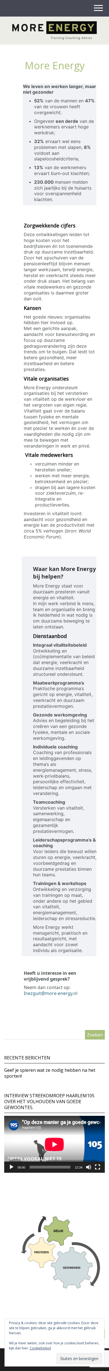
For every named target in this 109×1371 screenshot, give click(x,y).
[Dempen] (88, 1167)
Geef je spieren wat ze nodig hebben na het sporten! (49, 1073)
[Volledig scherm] (97, 1167)
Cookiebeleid (40, 1348)
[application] (54, 1144)
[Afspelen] (11, 1167)
